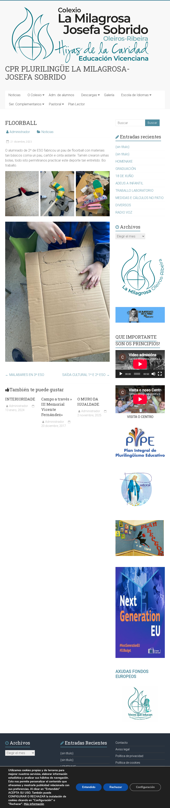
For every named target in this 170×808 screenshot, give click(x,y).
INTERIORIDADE (20, 399)
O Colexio (35, 95)
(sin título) (122, 147)
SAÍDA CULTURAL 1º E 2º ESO (86, 375)
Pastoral (55, 104)
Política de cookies (127, 762)
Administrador (20, 132)
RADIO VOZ (123, 212)
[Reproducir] (121, 374)
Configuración (145, 787)
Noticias (14, 95)
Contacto (121, 742)
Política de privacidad (129, 756)
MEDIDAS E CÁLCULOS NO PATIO (139, 198)
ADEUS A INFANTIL (129, 183)
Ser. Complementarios (25, 104)
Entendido (88, 787)
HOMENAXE (124, 161)
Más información (34, 804)
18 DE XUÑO (124, 176)
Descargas (89, 95)
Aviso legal (122, 749)
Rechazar (115, 787)
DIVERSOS (123, 205)
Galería (109, 95)
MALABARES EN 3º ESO (24, 375)
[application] (140, 364)
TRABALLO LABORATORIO (134, 191)
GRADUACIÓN (125, 169)
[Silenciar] (153, 374)
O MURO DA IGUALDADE (88, 402)
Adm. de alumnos (61, 95)
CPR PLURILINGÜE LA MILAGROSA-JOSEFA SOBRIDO (67, 73)
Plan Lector (76, 104)
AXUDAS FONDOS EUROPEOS (131, 674)
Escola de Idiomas (135, 95)
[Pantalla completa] (160, 374)
